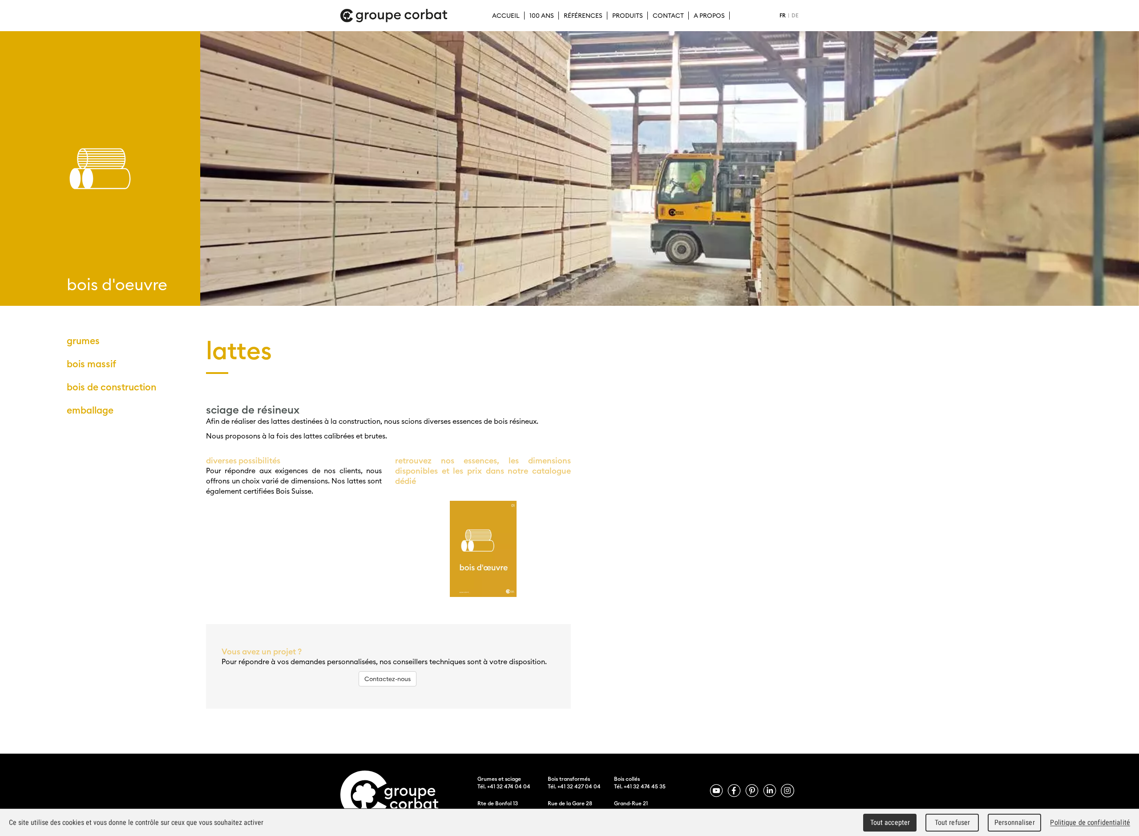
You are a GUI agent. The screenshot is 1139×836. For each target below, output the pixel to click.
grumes (83, 341)
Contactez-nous (387, 679)
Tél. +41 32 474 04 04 (503, 786)
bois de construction (111, 387)
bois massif (91, 364)
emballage (90, 410)
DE (795, 15)
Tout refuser (952, 822)
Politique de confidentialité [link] (1090, 822)
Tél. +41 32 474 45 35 (640, 786)
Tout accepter (890, 822)
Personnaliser (1014, 822)
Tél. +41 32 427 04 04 (574, 786)
